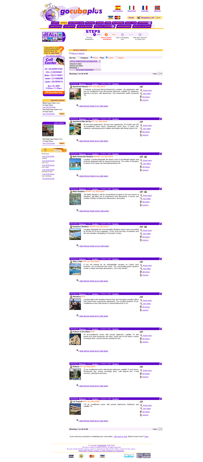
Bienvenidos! (118, 11)
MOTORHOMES (118, 23)
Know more (147, 90)
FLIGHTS (55, 23)
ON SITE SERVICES (85, 26)
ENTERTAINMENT (124, 26)
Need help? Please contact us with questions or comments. (101, 451)
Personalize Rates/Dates (85, 69)
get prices (146, 97)
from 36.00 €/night (48, 170)
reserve (145, 100)
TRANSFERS (142, 22)
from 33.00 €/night (48, 156)
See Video (147, 93)
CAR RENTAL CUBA (76, 23)
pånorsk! (157, 11)
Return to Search (77, 53)
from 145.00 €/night (49, 107)
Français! (144, 11)
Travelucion (101, 445)
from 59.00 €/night (48, 165)
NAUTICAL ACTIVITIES (142, 26)
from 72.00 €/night (49, 114)
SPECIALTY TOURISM (103, 26)
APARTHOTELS (55, 26)
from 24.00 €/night (48, 174)
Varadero (95, 84)
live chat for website (53, 56)
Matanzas (82, 84)
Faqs (146, 436)
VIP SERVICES (70, 26)
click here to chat (120, 436)
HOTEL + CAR (131, 23)
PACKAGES (90, 23)
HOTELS (64, 23)
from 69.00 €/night (48, 178)
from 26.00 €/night (48, 161)
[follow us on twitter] (129, 457)
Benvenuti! (132, 11)
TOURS (108, 23)
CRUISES (99, 23)
